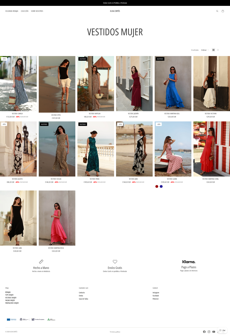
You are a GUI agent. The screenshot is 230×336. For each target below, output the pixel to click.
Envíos (81, 295)
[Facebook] (204, 331)
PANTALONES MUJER (12, 303)
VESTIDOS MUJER (10, 297)
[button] (205, 50)
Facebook (156, 295)
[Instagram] (209, 331)
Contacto (82, 292)
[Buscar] (217, 11)
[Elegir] (32, 107)
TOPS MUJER (9, 295)
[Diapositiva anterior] (4, 84)
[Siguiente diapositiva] (33, 84)
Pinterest (156, 298)
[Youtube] (213, 331)
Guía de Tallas (83, 298)
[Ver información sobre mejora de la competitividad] (115, 318)
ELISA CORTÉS (13, 332)
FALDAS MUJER (10, 300)
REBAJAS (8, 292)
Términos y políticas (115, 332)
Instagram (156, 292)
